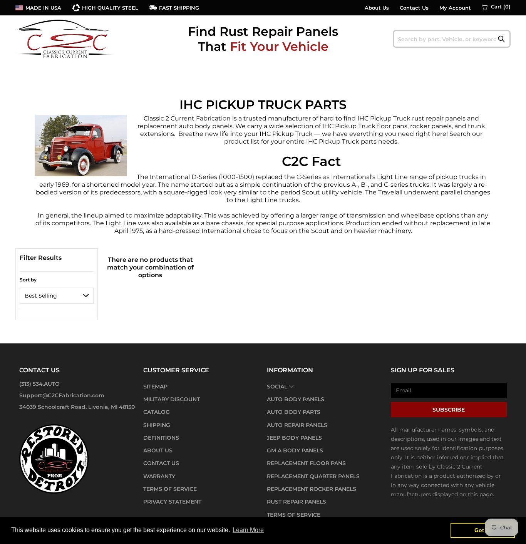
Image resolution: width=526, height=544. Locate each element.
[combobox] (452, 39)
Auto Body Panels (295, 399)
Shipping (156, 425)
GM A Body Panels (295, 450)
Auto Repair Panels (297, 425)
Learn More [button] (248, 530)
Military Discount (171, 399)
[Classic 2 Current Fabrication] (65, 38)
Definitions (161, 437)
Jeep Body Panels (294, 437)
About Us (377, 7)
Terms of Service (170, 488)
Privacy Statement (172, 501)
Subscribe (448, 409)
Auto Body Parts (293, 411)
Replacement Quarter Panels (313, 476)
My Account (455, 7)
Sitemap (155, 386)
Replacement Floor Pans (306, 463)
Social (277, 386)
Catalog (156, 411)
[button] (496, 7)
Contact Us (414, 7)
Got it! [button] (482, 530)
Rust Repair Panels (296, 501)
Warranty (159, 476)
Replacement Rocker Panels (311, 488)
